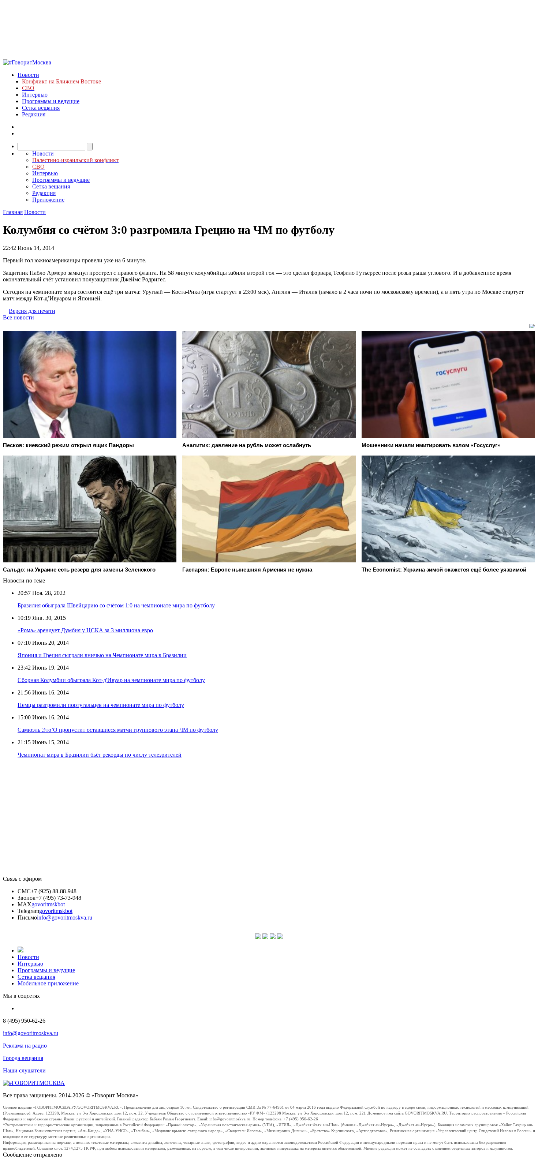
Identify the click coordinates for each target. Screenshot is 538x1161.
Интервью (35, 94)
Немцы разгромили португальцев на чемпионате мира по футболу (101, 705)
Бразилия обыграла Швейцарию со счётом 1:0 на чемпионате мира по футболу (116, 605)
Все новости (18, 317)
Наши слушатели (24, 1070)
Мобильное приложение (48, 983)
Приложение (48, 199)
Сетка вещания (41, 108)
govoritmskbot (48, 904)
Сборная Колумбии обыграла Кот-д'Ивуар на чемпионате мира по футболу (111, 680)
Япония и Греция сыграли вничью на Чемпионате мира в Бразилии (102, 655)
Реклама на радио (25, 1045)
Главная (13, 212)
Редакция (33, 114)
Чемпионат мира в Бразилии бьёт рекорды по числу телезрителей (100, 755)
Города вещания (23, 1058)
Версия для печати (32, 311)
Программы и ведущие (50, 101)
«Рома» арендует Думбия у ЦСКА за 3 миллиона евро (85, 630)
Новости (28, 75)
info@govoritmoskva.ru (64, 917)
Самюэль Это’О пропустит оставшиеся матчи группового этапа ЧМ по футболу (118, 730)
